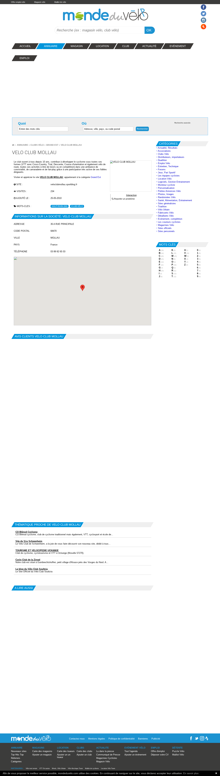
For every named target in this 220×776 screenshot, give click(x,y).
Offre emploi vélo (18, 2)
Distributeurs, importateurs (171, 157)
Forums (162, 169)
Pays (17, 244)
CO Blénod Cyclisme (26, 532)
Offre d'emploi (158, 751)
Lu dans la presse (105, 751)
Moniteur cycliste (166, 185)
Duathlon (162, 160)
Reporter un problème (124, 199)
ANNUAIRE (17, 747)
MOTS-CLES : (23, 206)
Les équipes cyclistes (169, 175)
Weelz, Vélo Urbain (59, 768)
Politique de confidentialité (121, 738)
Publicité (155, 738)
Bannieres (143, 738)
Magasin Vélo (103, 761)
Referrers (15, 758)
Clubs (80, 747)
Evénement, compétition (170, 219)
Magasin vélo (39, 2)
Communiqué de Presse (108, 754)
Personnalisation (166, 188)
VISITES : (21, 191)
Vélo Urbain (163, 209)
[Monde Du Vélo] (13, 145)
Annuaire (22, 145)
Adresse (19, 224)
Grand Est (52, 145)
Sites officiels (165, 228)
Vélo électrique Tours (75, 768)
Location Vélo (165, 178)
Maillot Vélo (178, 754)
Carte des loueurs (66, 751)
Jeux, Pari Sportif (166, 172)
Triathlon (162, 206)
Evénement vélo (134, 747)
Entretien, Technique (168, 166)
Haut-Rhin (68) (59, 206)
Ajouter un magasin (42, 754)
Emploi (155, 747)
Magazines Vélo (166, 225)
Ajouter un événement (135, 754)
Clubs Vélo (37, 145)
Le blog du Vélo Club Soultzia (31, 569)
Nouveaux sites (18, 751)
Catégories (16, 761)
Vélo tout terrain (31, 768)
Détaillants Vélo (166, 216)
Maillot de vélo (60, 2)
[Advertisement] (110, 88)
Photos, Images (166, 194)
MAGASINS (38, 747)
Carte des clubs (84, 751)
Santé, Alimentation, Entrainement (175, 200)
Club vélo (77, 206)
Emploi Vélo (164, 163)
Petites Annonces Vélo (169, 191)
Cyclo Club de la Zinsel (27, 559)
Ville (17, 237)
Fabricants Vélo (166, 212)
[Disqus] (82, 382)
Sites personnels (166, 231)
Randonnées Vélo (166, 197)
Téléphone (20, 251)
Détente (177, 747)
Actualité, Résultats (167, 148)
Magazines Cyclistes (106, 758)
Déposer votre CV (160, 754)
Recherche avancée (182, 123)
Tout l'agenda (131, 751)
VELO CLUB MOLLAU (71, 145)
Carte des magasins (42, 751)
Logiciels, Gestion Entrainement (174, 182)
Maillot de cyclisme (92, 768)
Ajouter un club (84, 754)
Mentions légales (96, 738)
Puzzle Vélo (178, 751)
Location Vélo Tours (108, 768)
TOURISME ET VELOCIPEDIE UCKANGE (37, 550)
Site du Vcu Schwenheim (28, 541)
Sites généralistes (167, 203)
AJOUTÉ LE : (23, 198)
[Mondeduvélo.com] (31, 740)
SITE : (19, 184)
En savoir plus (191, 773)
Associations (164, 151)
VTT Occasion (44, 768)
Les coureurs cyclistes (169, 222)
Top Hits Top (17, 754)
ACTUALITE (102, 747)
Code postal (22, 231)
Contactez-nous (77, 738)
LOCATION (62, 747)
